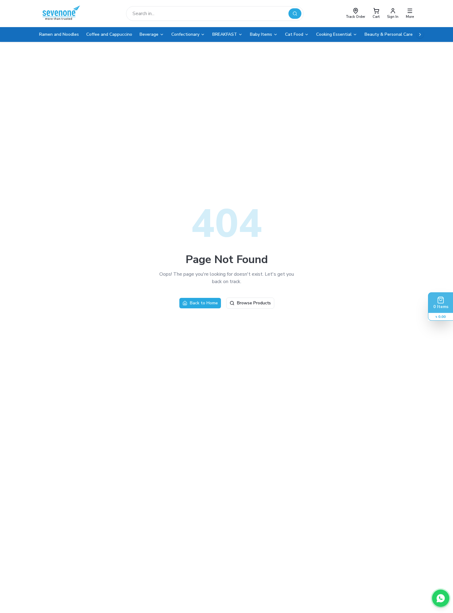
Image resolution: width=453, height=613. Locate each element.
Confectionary (185, 34)
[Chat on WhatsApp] (440, 598)
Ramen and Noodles (59, 34)
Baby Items (261, 34)
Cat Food (294, 34)
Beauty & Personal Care (389, 34)
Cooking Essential (334, 34)
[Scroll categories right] (420, 34)
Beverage (149, 34)
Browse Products (254, 303)
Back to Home (204, 303)
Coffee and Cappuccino (109, 34)
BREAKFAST (224, 34)
